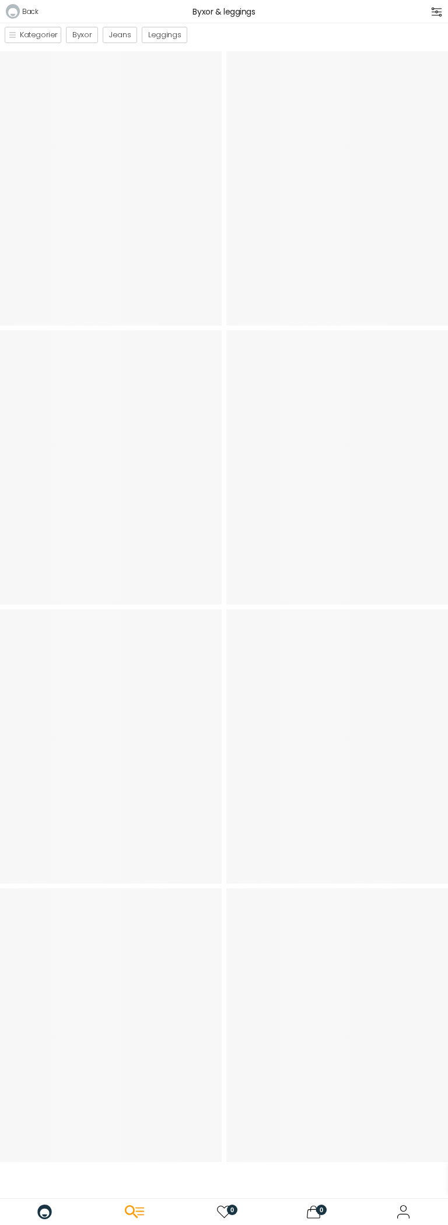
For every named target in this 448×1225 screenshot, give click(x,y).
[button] (22, 13)
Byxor (82, 34)
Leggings (164, 34)
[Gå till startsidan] (45, 1212)
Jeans (120, 34)
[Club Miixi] (403, 1212)
